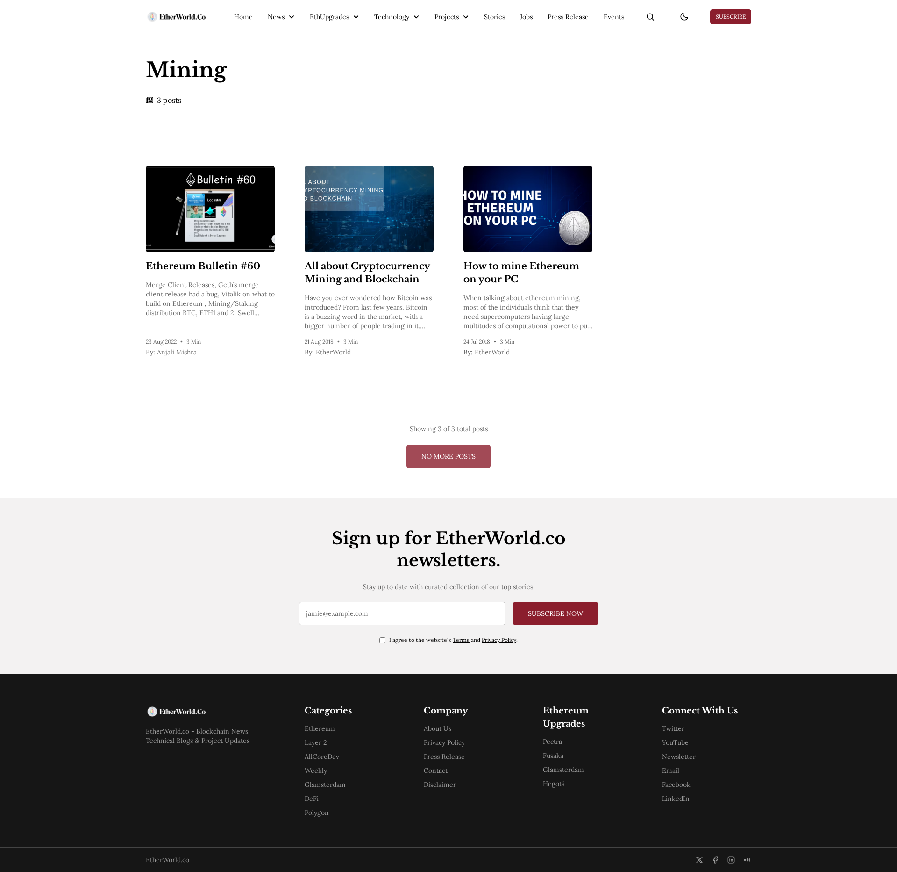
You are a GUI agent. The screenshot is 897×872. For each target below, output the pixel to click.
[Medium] (747, 860)
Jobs (526, 17)
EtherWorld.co (167, 860)
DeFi (312, 798)
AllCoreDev (322, 756)
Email (670, 770)
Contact (436, 770)
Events (614, 17)
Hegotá (554, 783)
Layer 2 (316, 742)
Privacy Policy (499, 639)
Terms (461, 639)
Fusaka (553, 755)
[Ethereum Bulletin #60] (210, 209)
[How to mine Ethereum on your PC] (527, 209)
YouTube (675, 742)
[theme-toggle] (683, 16)
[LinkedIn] (731, 860)
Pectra (552, 741)
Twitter (673, 728)
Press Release (568, 17)
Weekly (316, 770)
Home (243, 17)
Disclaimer (440, 784)
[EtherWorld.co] (176, 16)
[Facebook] (715, 860)
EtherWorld (333, 352)
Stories (494, 17)
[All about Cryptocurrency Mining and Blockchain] (369, 209)
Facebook (676, 784)
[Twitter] (699, 860)
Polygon (317, 812)
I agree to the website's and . (453, 639)
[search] (650, 16)
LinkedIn (676, 798)
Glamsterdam (325, 784)
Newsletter (679, 756)
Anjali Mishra (177, 352)
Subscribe (731, 16)
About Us (437, 728)
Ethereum (320, 728)
